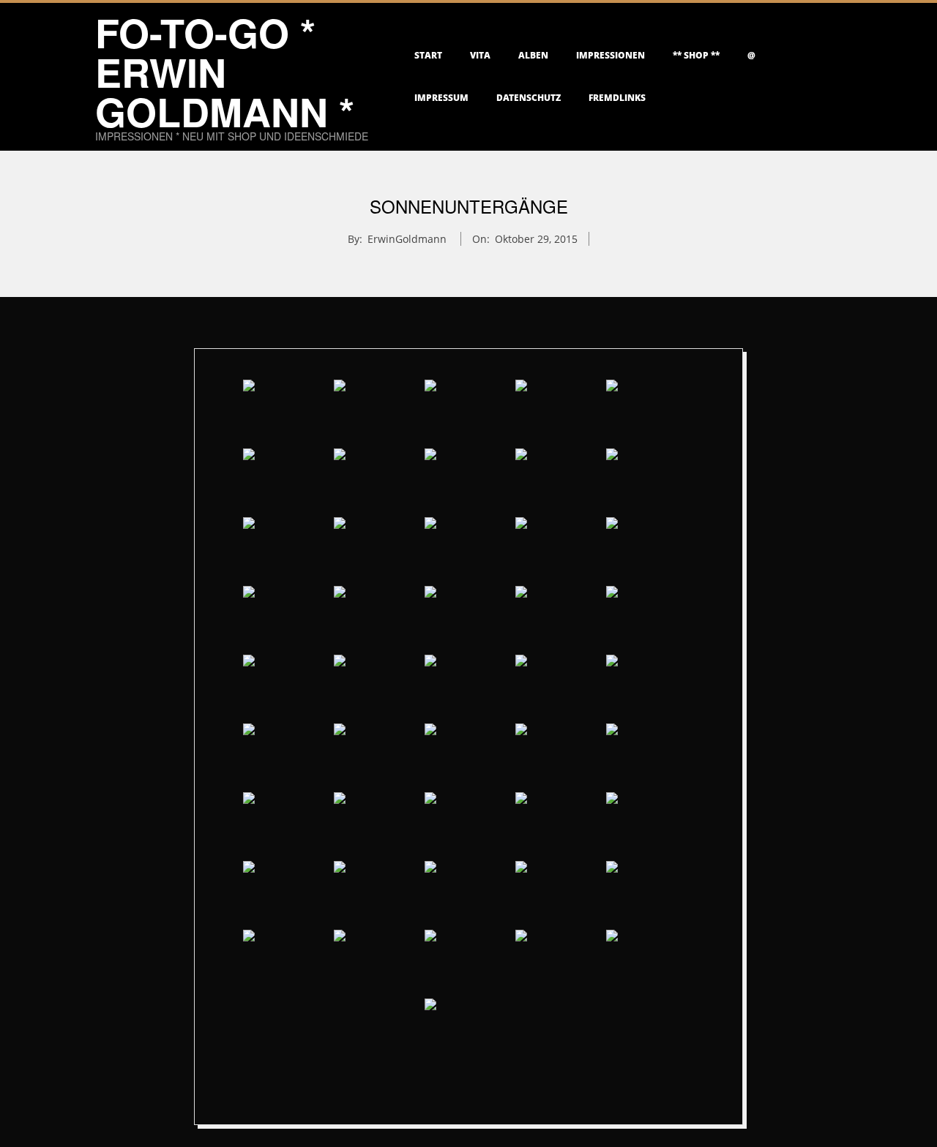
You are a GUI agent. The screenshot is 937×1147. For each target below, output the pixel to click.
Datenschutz (528, 97)
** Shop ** (696, 55)
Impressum (441, 97)
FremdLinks (617, 97)
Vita (480, 55)
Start (428, 55)
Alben (533, 55)
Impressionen (610, 55)
